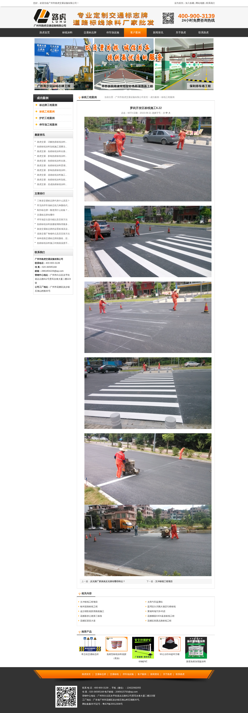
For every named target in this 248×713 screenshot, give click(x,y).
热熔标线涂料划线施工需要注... (52, 146)
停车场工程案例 (48, 124)
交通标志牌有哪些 (45, 215)
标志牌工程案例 (48, 105)
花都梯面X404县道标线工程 (160, 616)
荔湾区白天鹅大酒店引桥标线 (161, 606)
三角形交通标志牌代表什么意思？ (53, 200)
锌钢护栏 (143, 661)
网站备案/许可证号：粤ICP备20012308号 (102, 704)
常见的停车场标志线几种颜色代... (53, 205)
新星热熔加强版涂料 (196, 661)
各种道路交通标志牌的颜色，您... (53, 238)
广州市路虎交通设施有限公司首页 (131, 97)
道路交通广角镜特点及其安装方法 (53, 233)
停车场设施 (128, 674)
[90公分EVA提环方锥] (169, 650)
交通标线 (114, 674)
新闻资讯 (154, 674)
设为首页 (178, 3)
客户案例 (142, 674)
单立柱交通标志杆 (90, 654)
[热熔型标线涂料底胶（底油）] (116, 650)
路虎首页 (86, 674)
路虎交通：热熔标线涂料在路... (52, 151)
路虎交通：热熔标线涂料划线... (52, 179)
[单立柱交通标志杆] (90, 650)
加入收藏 (189, 3)
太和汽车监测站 (155, 602)
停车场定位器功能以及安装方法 (52, 219)
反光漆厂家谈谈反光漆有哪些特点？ (107, 581)
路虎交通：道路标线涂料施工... (52, 175)
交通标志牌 (100, 674)
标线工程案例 (47, 111)
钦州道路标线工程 (89, 606)
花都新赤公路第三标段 (91, 616)
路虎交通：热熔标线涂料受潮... (52, 165)
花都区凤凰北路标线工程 (159, 620)
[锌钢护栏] (143, 658)
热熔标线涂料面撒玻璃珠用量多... (53, 224)
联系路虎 (180, 674)
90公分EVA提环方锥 (170, 654)
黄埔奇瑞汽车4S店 (156, 611)
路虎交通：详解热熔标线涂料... (52, 142)
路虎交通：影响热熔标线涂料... (52, 156)
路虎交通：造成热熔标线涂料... (52, 184)
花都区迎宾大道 (87, 620)
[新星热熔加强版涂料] (196, 658)
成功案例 (154, 97)
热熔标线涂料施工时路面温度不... (53, 243)
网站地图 (200, 3)
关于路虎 (167, 674)
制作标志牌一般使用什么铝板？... (53, 210)
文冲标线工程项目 (164, 581)
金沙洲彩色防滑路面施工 (92, 611)
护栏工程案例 (47, 118)
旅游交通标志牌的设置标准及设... (53, 229)
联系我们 (210, 3)
